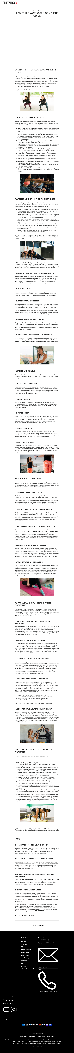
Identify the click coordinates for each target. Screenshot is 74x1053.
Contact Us (24, 944)
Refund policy (50, 1036)
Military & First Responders (28, 969)
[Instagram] (13, 1012)
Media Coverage (25, 958)
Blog (22, 963)
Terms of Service (41, 1036)
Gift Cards (23, 966)
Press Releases (25, 955)
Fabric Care (24, 960)
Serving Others (25, 952)
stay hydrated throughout (25, 169)
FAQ (22, 946)
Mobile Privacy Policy (34, 1046)
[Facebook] (6, 1019)
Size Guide (23, 941)
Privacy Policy (23, 1036)
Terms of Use (32, 1036)
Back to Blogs (38, 926)
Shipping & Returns (26, 949)
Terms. (43, 1046)
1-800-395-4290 (8, 1000)
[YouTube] (6, 1012)
